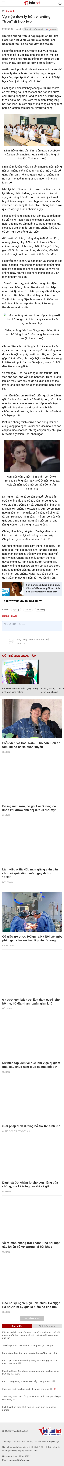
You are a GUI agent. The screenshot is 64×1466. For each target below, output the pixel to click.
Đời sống (7, 882)
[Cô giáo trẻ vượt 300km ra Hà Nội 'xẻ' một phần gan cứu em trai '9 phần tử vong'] (32, 912)
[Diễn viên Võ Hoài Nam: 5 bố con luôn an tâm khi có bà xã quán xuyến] (32, 718)
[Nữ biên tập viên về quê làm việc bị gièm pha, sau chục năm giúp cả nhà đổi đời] (32, 1038)
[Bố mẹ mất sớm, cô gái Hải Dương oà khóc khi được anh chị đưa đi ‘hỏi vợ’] (32, 781)
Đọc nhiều (17, 1326)
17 (22, 1363)
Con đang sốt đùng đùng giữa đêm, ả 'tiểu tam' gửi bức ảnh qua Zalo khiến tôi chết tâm (43, 588)
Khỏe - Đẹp (8, 945)
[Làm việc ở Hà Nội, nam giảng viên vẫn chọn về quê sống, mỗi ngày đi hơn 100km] (32, 845)
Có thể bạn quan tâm (19, 655)
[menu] (4, 3)
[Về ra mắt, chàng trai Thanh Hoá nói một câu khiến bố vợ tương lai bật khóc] (32, 1218)
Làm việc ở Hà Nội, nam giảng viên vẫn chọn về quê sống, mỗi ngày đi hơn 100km (30, 873)
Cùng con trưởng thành (16, 1131)
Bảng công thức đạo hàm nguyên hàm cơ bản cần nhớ (29, 1353)
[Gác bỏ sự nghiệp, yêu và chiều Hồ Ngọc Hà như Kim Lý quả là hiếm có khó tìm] (32, 1278)
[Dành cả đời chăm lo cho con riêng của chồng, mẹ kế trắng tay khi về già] (32, 1158)
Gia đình (10, 11)
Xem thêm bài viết (32, 1318)
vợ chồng (41, 610)
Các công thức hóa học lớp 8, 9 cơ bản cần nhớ (25, 1389)
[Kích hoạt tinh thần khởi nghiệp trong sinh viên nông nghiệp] (20, 672)
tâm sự (28, 610)
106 (54, 1389)
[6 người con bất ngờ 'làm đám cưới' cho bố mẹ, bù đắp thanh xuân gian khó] (32, 975)
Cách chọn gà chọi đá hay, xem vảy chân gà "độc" (27, 1381)
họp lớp (16, 610)
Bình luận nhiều (47, 1326)
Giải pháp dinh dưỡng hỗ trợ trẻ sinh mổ (31, 1126)
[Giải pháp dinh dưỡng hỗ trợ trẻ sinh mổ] (32, 1101)
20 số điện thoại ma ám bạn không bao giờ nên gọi (27, 1345)
